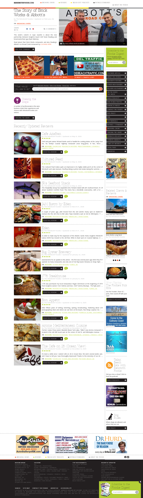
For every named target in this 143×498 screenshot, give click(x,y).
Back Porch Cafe (79, 481)
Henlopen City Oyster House (83, 471)
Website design (67, 490)
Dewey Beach (20, 469)
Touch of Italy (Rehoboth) (83, 477)
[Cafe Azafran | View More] (27, 143)
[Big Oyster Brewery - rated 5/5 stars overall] (72, 257)
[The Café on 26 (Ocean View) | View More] (27, 356)
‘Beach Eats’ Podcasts (81, 3)
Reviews (64, 3)
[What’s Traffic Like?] (59, 66)
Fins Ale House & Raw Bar (82, 469)
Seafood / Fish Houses (42, 481)
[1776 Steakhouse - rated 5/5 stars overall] (72, 281)
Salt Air (75, 466)
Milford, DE (19, 477)
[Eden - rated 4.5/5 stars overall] (72, 233)
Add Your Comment (22, 49)
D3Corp (79, 490)
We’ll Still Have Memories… (88, 77)
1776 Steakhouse (54, 276)
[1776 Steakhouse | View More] (27, 285)
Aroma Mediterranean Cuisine (64, 325)
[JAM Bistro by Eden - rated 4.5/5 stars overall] (72, 209)
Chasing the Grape (22, 118)
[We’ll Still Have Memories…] (89, 66)
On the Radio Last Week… (27, 77)
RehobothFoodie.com (36, 490)
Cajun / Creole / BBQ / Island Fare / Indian (50, 471)
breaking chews (116, 57)
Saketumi (76, 472)
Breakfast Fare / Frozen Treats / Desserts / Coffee (53, 469)
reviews (109, 58)
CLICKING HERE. (46, 44)
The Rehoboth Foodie (116, 216)
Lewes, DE (74, 264)
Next (124, 34)
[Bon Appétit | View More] (27, 310)
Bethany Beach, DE (86, 359)
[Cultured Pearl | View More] (27, 169)
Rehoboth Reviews (43, 85)
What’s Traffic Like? (55, 77)
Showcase (57, 146)
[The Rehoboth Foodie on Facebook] (125, 457)
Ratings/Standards (102, 3)
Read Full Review (50, 152)
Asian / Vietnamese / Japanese (90, 172)
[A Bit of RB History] (116, 206)
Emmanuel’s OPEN (112, 235)
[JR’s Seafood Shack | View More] (27, 191)
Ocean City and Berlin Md (25, 482)
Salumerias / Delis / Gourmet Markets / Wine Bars (53, 477)
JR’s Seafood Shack (56, 183)
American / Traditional (78, 216)
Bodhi (103, 481)
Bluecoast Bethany (80, 464)
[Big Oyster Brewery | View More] (27, 261)
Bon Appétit (51, 300)
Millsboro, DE (20, 479)
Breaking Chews (48, 3)
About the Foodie (121, 5)
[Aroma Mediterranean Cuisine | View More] (27, 333)
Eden (45, 228)
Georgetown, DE (21, 474)
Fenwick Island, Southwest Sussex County (71, 192)
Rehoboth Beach (21, 464)
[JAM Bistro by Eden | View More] (27, 213)
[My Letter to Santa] (116, 247)
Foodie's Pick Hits (114, 300)
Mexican (37, 476)
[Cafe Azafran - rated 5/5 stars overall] (72, 138)
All (35, 464)
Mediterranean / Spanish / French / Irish (85, 335)
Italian (36, 472)
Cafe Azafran (51, 134)
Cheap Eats (65, 85)
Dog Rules (111, 428)
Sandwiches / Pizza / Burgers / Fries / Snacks (51, 479)
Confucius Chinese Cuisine (83, 476)
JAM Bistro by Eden (56, 204)
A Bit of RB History (112, 214)
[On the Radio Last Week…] (29, 66)
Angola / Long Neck (22, 466)
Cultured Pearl (52, 159)
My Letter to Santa (112, 256)
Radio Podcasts (113, 380)
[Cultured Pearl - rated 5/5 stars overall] (72, 164)
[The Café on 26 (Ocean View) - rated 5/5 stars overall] (72, 351)
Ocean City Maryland (91, 490)
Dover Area (19, 471)
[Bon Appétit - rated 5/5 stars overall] (72, 305)
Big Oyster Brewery (56, 252)
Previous (120, 34)
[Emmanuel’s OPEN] (116, 226)
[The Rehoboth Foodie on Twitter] (128, 457)
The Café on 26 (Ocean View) (64, 346)
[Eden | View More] (27, 237)
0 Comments (50, 29)
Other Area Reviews (55, 85)
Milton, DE (19, 481)
